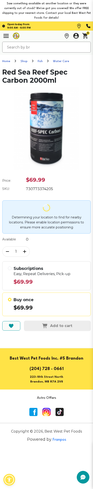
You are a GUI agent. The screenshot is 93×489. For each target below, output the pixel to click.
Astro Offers (46, 398)
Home (6, 61)
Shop (24, 61)
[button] (9, 479)
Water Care (61, 61)
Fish (40, 61)
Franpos (59, 440)
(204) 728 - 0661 (47, 369)
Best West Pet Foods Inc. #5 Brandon (46, 358)
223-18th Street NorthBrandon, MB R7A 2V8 (46, 379)
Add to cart (61, 326)
